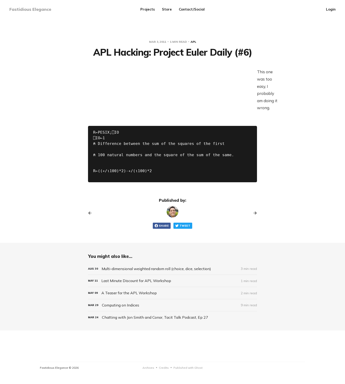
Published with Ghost (188, 367)
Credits (164, 367)
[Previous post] (91, 213)
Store (167, 9)
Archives (148, 367)
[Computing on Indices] (172, 305)
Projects (147, 9)
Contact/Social (192, 9)
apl (193, 41)
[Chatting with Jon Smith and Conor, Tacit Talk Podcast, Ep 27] (172, 317)
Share (164, 225)
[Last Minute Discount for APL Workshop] (172, 281)
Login (331, 9)
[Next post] (253, 213)
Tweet (185, 225)
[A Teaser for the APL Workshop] (172, 293)
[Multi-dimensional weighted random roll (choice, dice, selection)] (172, 269)
